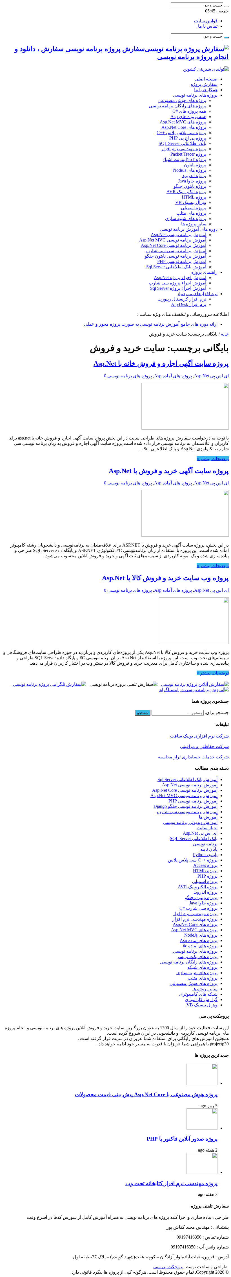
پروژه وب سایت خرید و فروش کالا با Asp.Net (165, 578)
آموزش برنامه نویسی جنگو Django (185, 806)
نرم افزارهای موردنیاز (197, 293)
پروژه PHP (207, 876)
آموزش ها (208, 817)
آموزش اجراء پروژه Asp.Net (180, 277)
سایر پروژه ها (193, 223)
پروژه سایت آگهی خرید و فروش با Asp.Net (169, 471)
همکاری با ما (205, 89)
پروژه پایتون (195, 164)
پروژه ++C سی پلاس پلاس (192, 860)
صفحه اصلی (206, 79)
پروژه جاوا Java (192, 181)
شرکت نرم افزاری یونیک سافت (199, 736)
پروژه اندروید (194, 175)
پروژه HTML (194, 197)
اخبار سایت (207, 827)
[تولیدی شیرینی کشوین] (206, 69)
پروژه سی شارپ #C (198, 908)
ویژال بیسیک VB (190, 202)
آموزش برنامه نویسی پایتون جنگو (175, 256)
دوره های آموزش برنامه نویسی (188, 229)
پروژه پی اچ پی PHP (187, 138)
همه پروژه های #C (189, 111)
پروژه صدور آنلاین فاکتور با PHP (182, 1139)
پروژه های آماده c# (200, 945)
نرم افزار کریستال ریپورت (181, 299)
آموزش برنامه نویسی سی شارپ (176, 250)
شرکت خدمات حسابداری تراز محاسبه (193, 756)
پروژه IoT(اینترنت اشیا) (184, 159)
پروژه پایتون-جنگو (190, 186)
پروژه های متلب (191, 213)
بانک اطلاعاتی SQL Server (182, 143)
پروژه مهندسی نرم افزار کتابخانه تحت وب (171, 1183)
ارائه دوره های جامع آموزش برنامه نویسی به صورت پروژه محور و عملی (150, 324)
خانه (225, 334)
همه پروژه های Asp (188, 116)
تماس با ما (207, 26)
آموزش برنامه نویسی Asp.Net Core (173, 245)
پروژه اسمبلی (193, 207)
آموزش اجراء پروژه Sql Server (178, 288)
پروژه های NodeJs (189, 170)
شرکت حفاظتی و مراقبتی (204, 746)
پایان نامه (208, 849)
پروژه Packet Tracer (188, 154)
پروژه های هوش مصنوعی (182, 100)
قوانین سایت (205, 20)
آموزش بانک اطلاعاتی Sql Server (176, 266)
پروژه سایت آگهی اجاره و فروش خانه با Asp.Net (161, 363)
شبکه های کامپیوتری (198, 994)
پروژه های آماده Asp (173, 375)
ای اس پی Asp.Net (211, 375)
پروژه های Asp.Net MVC (183, 121)
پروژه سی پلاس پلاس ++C (181, 132)
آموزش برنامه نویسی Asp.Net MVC (172, 240)
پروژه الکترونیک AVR (186, 191)
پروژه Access (205, 865)
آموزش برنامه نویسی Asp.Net (178, 234)
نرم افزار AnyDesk (188, 304)
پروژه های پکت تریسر (197, 956)
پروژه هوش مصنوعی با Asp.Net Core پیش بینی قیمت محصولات (146, 1094)
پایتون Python (205, 854)
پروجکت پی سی (168, 1266)
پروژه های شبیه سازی (185, 218)
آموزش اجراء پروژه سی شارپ (177, 282)
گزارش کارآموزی (201, 999)
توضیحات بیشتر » (213, 458)
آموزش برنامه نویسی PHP (181, 261)
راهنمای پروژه (204, 272)
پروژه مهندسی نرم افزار (183, 148)
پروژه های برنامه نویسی (195, 95)
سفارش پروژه (204, 84)
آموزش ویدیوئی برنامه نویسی (190, 822)
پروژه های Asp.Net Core (183, 127)
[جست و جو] (226, 6)
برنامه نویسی (205, 843)
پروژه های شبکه (202, 967)
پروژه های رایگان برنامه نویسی (177, 105)
